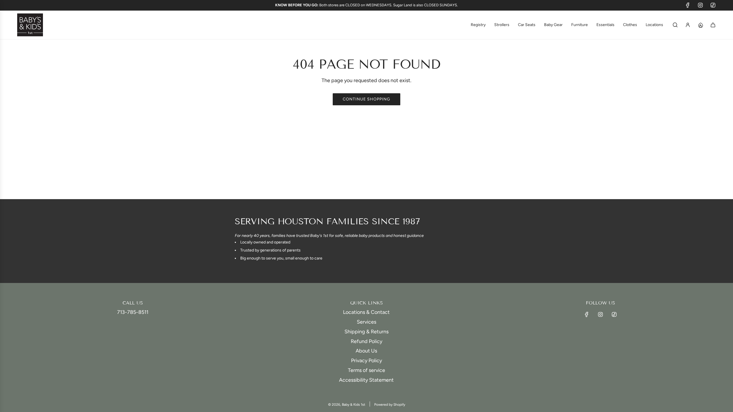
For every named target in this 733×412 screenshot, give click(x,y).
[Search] (675, 25)
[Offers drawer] (700, 25)
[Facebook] (687, 5)
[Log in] (687, 25)
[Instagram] (700, 5)
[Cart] (713, 25)
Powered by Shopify (389, 405)
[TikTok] (713, 5)
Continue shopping (366, 99)
